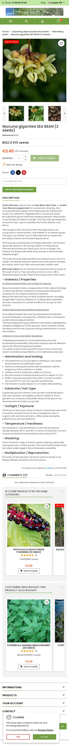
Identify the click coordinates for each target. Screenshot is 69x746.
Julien (49, 468)
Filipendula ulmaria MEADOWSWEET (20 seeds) (28, 646)
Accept (44, 736)
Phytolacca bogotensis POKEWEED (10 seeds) (28, 551)
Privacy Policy (45, 730)
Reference (8, 135)
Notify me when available (19, 189)
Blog (43, 2)
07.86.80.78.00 (19, 2)
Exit (18, 736)
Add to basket (44, 158)
